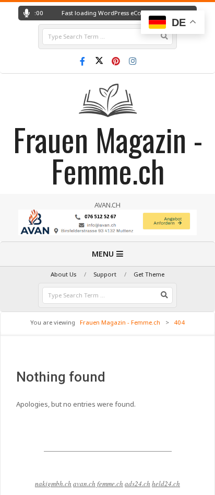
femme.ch (110, 483)
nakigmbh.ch (53, 483)
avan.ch (84, 483)
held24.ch (166, 483)
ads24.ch (137, 483)
